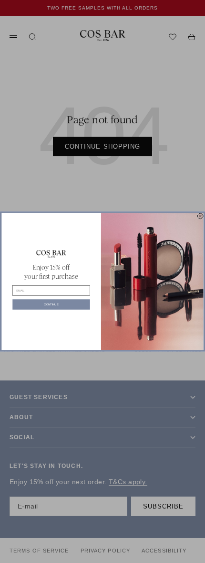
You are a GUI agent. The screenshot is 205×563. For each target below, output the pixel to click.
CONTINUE (51, 304)
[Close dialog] (200, 216)
